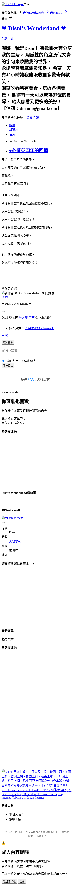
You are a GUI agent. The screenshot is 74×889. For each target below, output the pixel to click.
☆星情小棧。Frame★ (39, 328)
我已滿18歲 (9, 881)
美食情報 (33, 117)
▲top (5, 335)
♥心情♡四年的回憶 (28, 150)
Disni (5, 297)
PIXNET (18, 831)
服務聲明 (41, 835)
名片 (12, 134)
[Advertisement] (30, 462)
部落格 (13, 129)
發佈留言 (8, 365)
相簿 (12, 125)
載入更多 (8, 342)
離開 (21, 881)
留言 (31, 317)
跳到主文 (8, 38)
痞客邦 (23, 317)
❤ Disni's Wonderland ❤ (34, 28)
